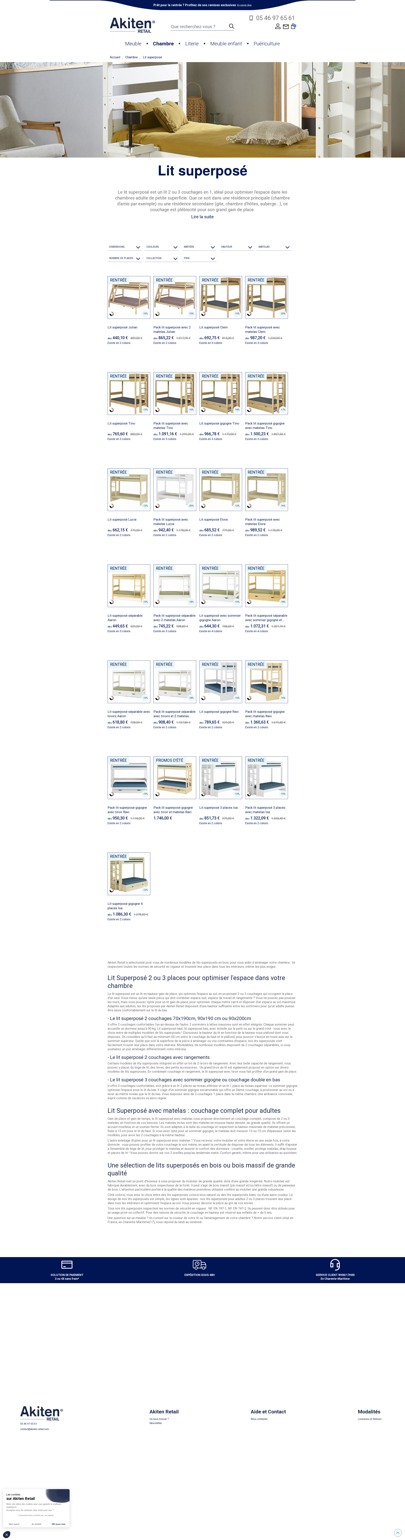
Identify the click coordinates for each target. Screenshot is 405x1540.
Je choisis (36, 1524)
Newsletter (156, 1423)
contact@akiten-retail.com (34, 1429)
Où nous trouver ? (159, 1419)
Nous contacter (259, 1419)
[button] (6, 1534)
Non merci (14, 1524)
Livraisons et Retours (370, 1419)
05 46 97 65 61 (28, 1423)
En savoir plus (244, 5)
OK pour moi (58, 1524)
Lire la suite (202, 216)
